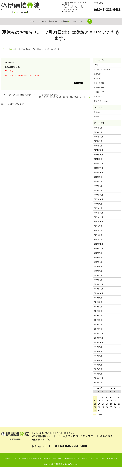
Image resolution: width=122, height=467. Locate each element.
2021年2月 (98, 235)
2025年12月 (98, 137)
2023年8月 (98, 177)
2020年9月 (98, 253)
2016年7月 (98, 383)
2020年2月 (98, 275)
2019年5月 (98, 311)
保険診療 (97, 74)
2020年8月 (98, 257)
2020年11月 (98, 248)
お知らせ (12, 49)
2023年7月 (98, 181)
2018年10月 (98, 342)
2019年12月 (98, 284)
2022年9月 (98, 204)
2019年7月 (98, 307)
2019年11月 (98, 289)
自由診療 (97, 79)
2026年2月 (98, 132)
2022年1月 (98, 208)
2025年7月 (98, 146)
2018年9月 (98, 347)
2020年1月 (98, 280)
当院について (78, 21)
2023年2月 (98, 190)
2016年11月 (98, 378)
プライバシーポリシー (102, 101)
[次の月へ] (119, 388)
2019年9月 (98, 298)
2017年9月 (98, 365)
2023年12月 (98, 163)
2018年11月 (98, 338)
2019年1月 (98, 329)
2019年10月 (98, 293)
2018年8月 (98, 351)
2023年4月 (98, 186)
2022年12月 (98, 195)
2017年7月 (98, 369)
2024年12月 (98, 150)
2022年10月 (98, 199)
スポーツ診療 (99, 83)
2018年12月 (98, 333)
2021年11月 (98, 217)
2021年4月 (98, 231)
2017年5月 (98, 374)
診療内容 (64, 21)
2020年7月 (98, 262)
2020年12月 (98, 244)
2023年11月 (98, 168)
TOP (4, 49)
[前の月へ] (111, 388)
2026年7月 (98, 128)
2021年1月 (98, 239)
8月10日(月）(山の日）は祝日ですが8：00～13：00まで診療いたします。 (31, 95)
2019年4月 (98, 316)
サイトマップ (99, 96)
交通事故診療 (99, 87)
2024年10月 (98, 155)
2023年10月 (98, 172)
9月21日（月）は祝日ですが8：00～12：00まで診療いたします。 (64, 97)
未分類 (96, 117)
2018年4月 (98, 360)
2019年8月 (98, 302)
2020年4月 (98, 266)
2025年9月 (98, 141)
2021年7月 (98, 226)
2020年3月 (98, 271)
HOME (32, 21)
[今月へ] (115, 388)
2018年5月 (98, 356)
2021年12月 (98, 213)
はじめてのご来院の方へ (48, 21)
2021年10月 (98, 222)
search (89, 21)
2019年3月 (98, 320)
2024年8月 (98, 159)
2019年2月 (98, 324)
